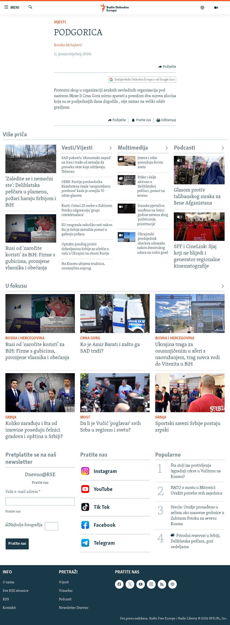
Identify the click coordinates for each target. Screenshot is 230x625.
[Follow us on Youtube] (140, 584)
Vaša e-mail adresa (22, 492)
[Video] (216, 7)
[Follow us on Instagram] (151, 584)
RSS (6, 599)
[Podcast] (202, 7)
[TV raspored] (172, 584)
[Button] (167, 67)
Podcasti (184, 148)
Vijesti (60, 22)
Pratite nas (17, 544)
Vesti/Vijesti (77, 148)
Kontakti (9, 608)
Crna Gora (90, 338)
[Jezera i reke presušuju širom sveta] (126, 161)
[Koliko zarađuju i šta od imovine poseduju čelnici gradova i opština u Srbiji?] (40, 392)
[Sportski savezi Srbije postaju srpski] (190, 392)
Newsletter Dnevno (73, 608)
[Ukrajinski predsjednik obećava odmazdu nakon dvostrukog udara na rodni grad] (126, 237)
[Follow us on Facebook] (119, 584)
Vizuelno (66, 591)
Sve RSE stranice (16, 591)
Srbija (10, 418)
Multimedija (133, 148)
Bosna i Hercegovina (24, 338)
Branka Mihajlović (68, 45)
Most (85, 418)
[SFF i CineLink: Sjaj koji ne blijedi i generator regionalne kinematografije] (199, 226)
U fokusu (16, 286)
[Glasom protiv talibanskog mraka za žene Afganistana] (199, 170)
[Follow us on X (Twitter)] (130, 584)
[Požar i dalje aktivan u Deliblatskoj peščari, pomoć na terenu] (126, 180)
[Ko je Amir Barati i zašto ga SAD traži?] (115, 313)
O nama (8, 582)
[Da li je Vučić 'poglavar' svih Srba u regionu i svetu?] (115, 392)
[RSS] (162, 584)
